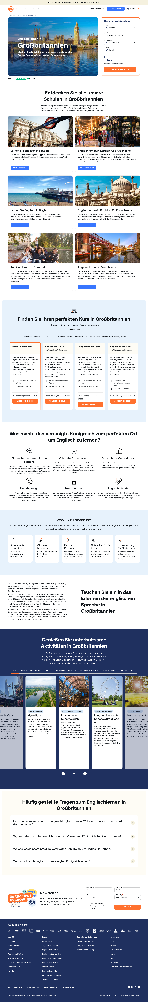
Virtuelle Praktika (48, 967)
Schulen (13, 15)
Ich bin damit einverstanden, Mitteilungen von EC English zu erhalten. (100, 906)
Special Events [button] (109, 670)
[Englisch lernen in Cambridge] (40, 248)
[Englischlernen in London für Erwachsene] (107, 131)
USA (112, 941)
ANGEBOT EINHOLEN (25, 401)
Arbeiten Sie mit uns (15, 958)
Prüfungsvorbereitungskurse (52, 958)
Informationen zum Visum (86, 941)
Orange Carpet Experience (86, 946)
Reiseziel (19, 9)
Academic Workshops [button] (30, 670)
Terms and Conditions (33, 995)
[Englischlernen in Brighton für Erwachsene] (107, 191)
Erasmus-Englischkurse (50, 971)
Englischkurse (47, 941)
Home (9, 15)
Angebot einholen (116, 8)
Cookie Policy (52, 995)
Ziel (107, 25)
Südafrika (114, 962)
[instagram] (129, 987)
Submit (127, 907)
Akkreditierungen (14, 946)
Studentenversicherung (85, 950)
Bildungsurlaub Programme (52, 975)
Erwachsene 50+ (68, 987)
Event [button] (46, 670)
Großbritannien (116, 950)
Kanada (114, 946)
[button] (84, 9)
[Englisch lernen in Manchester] (107, 248)
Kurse (27, 9)
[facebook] (132, 987)
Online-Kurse (37, 9)
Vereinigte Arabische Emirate (121, 967)
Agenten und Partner (15, 954)
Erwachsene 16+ (33, 987)
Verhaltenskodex (14, 967)
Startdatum (109, 40)
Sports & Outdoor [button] (127, 670)
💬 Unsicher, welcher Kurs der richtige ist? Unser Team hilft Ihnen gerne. (74, 2)
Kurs (107, 32)
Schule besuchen (20, 168)
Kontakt (11, 971)
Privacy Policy (44, 995)
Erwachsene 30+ (50, 987)
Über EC (11, 950)
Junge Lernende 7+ (15, 987)
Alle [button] (14, 670)
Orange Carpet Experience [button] (65, 670)
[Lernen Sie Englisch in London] (40, 131)
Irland (113, 954)
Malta (113, 958)
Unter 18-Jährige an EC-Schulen (19, 962)
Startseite (11, 941)
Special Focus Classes (50, 979)
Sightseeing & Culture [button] (89, 670)
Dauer (107, 47)
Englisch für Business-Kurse (52, 954)
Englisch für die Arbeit (50, 950)
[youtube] (139, 987)
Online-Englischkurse (50, 962)
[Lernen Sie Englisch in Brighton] (40, 191)
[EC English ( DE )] (11, 9)
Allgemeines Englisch (50, 946)
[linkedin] (135, 987)
